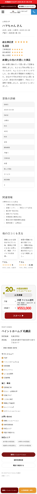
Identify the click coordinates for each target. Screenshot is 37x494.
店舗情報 (7, 378)
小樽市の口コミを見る (10, 202)
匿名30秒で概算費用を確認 (15, 220)
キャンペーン (8, 370)
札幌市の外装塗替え (9, 445)
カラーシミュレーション (12, 411)
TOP (5, 358)
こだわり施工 (8, 399)
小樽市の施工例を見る (14, 205)
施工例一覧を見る (12, 211)
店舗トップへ (10, 208)
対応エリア (8, 428)
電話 (34, 12)
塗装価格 (7, 366)
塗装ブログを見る (12, 214)
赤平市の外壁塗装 (25, 445)
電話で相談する (9, 432)
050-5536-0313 (10, 348)
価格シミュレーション (27, 6)
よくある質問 (8, 374)
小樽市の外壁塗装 (23, 441)
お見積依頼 (27, 490)
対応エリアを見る (26, 208)
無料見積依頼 (8, 424)
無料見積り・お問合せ (14, 223)
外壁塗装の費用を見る (14, 217)
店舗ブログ (8, 395)
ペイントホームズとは (11, 362)
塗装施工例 (8, 387)
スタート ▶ (18, 316)
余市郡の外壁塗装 (8, 441)
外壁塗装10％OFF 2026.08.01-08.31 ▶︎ (18, 2)
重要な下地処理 (9, 403)
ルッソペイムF (9, 407)
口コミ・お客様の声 (10, 391)
